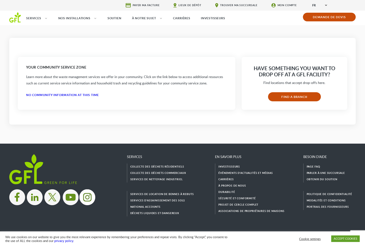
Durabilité (226, 192)
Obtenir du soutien (322, 179)
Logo (15, 17)
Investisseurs (229, 166)
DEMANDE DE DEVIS (329, 17)
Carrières (226, 179)
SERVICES (33, 18)
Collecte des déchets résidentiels (157, 166)
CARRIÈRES (181, 18)
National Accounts (145, 207)
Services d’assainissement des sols (157, 200)
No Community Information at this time (62, 95)
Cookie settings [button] (310, 239)
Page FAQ (313, 166)
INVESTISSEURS (213, 18)
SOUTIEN (114, 18)
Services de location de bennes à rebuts (162, 194)
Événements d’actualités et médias (245, 173)
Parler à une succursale (326, 173)
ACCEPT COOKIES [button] (345, 239)
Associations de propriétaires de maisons (251, 211)
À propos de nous (232, 185)
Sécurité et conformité (237, 198)
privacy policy (63, 241)
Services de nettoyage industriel (156, 179)
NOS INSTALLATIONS (74, 18)
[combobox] (319, 5)
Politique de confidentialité (329, 194)
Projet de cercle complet (238, 204)
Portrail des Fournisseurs (328, 207)
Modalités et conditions (326, 200)
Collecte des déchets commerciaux (158, 173)
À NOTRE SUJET (144, 18)
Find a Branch (294, 97)
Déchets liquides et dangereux (154, 213)
